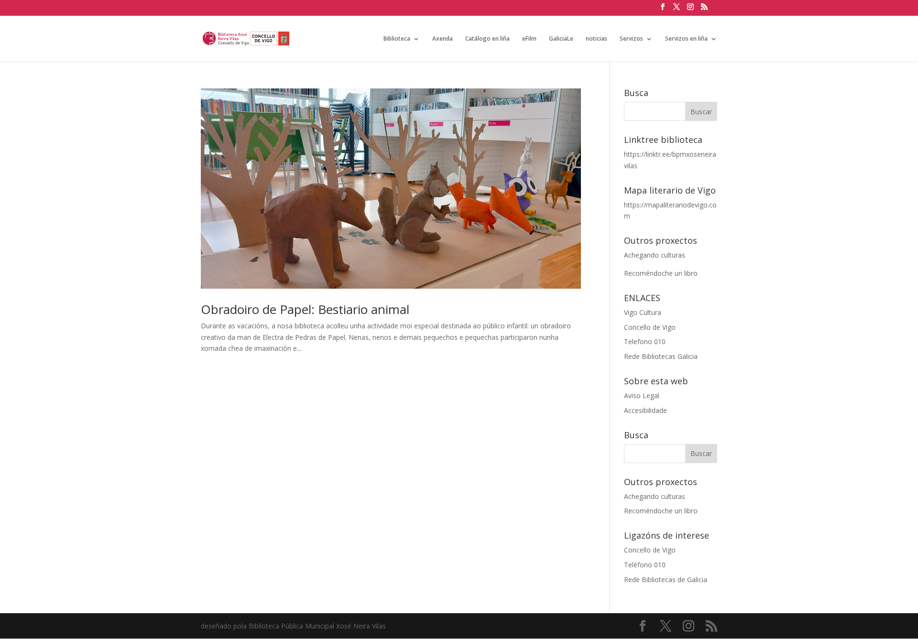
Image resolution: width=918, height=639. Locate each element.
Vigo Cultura (642, 312)
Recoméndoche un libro (661, 273)
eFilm (529, 39)
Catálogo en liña (487, 39)
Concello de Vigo (650, 327)
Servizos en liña (686, 39)
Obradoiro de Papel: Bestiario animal (305, 309)
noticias (596, 39)
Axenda (442, 39)
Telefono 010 (645, 341)
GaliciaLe (561, 39)
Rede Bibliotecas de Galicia (665, 579)
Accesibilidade (645, 410)
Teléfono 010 (645, 564)
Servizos (631, 39)
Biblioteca (396, 39)
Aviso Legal (641, 395)
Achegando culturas (654, 255)
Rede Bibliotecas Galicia (661, 356)
